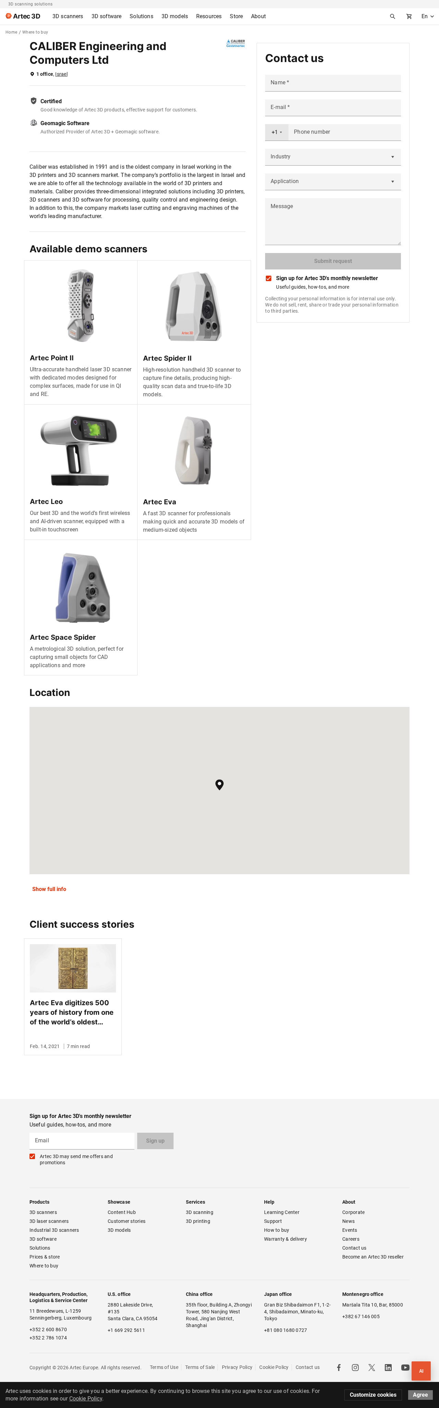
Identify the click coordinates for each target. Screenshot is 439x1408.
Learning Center (281, 1212)
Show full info (49, 889)
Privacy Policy (237, 1367)
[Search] (392, 16)
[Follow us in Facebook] (338, 1367)
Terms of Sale (200, 1367)
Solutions (39, 1248)
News (348, 1221)
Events (349, 1230)
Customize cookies (373, 1395)
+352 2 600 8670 (48, 1329)
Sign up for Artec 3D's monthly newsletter (327, 278)
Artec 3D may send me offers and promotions (76, 1159)
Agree (420, 1395)
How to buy (276, 1230)
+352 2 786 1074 (48, 1337)
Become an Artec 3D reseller (373, 1257)
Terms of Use (164, 1367)
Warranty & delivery (285, 1239)
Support (273, 1221)
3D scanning (199, 1212)
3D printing (198, 1221)
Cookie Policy (273, 1367)
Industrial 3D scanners (54, 1230)
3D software (43, 1239)
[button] (219, 785)
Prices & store (44, 1257)
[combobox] (276, 132)
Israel (61, 74)
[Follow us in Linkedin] (388, 1367)
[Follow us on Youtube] (405, 1367)
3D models (119, 1230)
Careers (350, 1239)
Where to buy (43, 1265)
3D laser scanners (49, 1221)
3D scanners (43, 1212)
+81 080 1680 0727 (285, 1330)
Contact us (354, 1248)
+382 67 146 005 (361, 1316)
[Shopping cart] (409, 16)
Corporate (353, 1212)
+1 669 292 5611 (126, 1330)
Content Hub (122, 1212)
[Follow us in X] (371, 1367)
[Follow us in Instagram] (355, 1367)
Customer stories (126, 1221)
